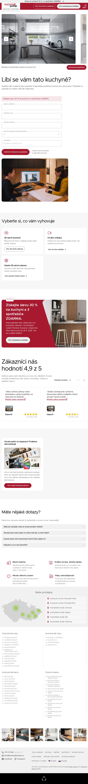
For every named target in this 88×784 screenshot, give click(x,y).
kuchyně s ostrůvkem (55, 637)
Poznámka (7, 140)
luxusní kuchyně (10, 647)
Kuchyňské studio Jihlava (60, 612)
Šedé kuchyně (9, 681)
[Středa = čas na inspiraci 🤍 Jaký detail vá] (80, 734)
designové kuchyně (11, 645)
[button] (84, 380)
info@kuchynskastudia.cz (14, 755)
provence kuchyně (11, 642)
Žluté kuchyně (9, 696)
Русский (64, 761)
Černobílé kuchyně (10, 700)
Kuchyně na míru (78, 752)
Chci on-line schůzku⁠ (56, 249)
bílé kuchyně (8, 676)
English (53, 761)
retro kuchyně (9, 658)
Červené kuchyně (10, 688)
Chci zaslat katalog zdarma (17, 485)
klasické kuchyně (10, 661)
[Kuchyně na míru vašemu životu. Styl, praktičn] (65, 734)
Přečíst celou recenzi (14, 399)
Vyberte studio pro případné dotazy (15, 131)
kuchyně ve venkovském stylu (10, 650)
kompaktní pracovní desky (55, 712)
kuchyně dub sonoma (12, 691)
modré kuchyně (10, 693)
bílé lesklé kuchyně (11, 684)
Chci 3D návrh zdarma (14, 249)
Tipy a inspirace (37, 752)
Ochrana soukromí (68, 756)
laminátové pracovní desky (55, 704)
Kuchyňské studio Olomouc (61, 622)
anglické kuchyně (10, 656)
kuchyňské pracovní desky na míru (55, 677)
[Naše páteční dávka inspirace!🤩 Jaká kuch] (22, 734)
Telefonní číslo (8, 113)
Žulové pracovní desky (56, 689)
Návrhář (56, 752)
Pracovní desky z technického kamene (55, 696)
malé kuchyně (9, 663)
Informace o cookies (39, 761)
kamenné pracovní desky (54, 716)
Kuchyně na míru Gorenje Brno (62, 603)
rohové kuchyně (53, 642)
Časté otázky (36, 756)
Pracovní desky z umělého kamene (54, 685)
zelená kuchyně (10, 686)
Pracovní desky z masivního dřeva (54, 681)
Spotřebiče (65, 752)
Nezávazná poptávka (76, 67)
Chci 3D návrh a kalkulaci (44, 6)
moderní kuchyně (10, 637)
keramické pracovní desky (55, 700)
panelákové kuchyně (11, 666)
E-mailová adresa (9, 122)
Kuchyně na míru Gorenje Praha (63, 598)
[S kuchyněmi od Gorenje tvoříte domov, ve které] (36, 734)
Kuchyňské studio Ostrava (61, 608)
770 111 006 (9, 752)
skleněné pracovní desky (54, 708)
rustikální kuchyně (10, 640)
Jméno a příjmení (9, 104)
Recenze (48, 752)
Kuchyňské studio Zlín (59, 617)
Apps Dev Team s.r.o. (44, 778)
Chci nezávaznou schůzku (69, 6)
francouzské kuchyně (12, 654)
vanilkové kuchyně (10, 698)
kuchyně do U (52, 640)
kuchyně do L (52, 645)
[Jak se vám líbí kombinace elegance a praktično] (51, 734)
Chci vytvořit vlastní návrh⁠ (15, 276)
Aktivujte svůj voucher (51, 756)
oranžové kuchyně (11, 703)
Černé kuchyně (9, 679)
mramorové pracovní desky (55, 692)
